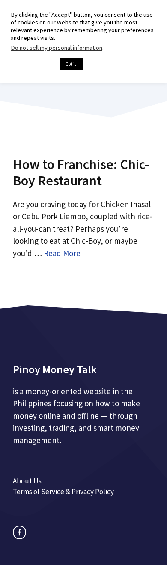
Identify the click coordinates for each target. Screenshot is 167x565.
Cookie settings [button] (33, 64)
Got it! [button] (71, 64)
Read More (62, 253)
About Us (27, 481)
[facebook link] (19, 532)
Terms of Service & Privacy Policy (63, 491)
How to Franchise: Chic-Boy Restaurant (81, 172)
